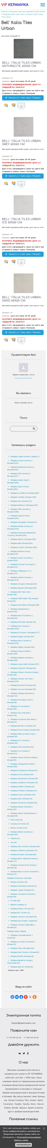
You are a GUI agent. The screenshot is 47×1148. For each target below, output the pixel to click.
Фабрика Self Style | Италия (23, 622)
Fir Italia (15, 900)
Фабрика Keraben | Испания (23, 854)
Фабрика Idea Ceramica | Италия (25, 952)
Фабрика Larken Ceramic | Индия (25, 456)
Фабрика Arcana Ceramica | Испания (19, 462)
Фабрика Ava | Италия (21, 501)
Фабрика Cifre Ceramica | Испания (19, 510)
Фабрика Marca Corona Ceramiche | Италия (23, 873)
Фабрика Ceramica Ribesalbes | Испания (21, 926)
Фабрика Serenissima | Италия (24, 778)
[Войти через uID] (12, 997)
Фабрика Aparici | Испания (23, 539)
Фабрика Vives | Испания (22, 948)
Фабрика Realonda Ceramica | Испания (20, 468)
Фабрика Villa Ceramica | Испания (18, 475)
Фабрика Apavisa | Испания (24, 588)
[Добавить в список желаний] (13, 105)
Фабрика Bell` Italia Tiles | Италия (19, 593)
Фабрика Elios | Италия (21, 799)
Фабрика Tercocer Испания (23, 689)
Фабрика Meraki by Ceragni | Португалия (20, 961)
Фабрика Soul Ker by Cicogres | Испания (21, 565)
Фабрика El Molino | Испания (24, 791)
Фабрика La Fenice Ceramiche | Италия (21, 943)
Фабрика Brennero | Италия (23, 726)
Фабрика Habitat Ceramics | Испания (19, 578)
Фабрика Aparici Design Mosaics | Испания (22, 814)
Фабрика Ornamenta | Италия (24, 886)
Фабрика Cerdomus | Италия (24, 803)
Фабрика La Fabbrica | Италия (25, 493)
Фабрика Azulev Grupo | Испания (18, 481)
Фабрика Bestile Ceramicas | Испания (20, 527)
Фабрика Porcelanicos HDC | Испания (20, 701)
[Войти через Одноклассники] (35, 997)
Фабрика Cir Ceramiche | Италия (18, 707)
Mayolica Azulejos (19, 905)
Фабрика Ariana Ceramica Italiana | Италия (22, 758)
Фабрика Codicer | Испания (24, 547)
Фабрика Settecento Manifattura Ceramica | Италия (21, 534)
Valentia (15, 838)
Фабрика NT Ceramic (20, 913)
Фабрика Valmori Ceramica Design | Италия (23, 673)
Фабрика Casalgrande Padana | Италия (21, 765)
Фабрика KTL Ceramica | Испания (18, 741)
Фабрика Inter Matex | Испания (25, 605)
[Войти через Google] (30, 997)
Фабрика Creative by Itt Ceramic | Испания (22, 866)
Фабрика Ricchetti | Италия (23, 685)
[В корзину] (6, 105)
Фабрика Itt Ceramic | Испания (25, 632)
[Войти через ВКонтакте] (17, 997)
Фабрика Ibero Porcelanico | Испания (20, 616)
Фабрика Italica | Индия (16, 931)
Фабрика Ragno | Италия (22, 636)
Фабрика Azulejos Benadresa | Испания (20, 694)
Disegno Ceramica (19, 882)
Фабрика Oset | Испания (22, 747)
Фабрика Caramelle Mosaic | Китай (20, 936)
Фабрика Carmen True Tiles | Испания (20, 680)
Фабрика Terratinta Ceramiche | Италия (21, 895)
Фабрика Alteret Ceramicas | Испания (20, 833)
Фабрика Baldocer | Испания (24, 505)
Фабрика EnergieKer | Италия (24, 522)
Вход (30, 378)
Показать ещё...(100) (16, 970)
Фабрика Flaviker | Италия (22, 787)
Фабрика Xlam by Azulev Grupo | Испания (21, 735)
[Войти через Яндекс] (26, 997)
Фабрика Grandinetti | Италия (24, 770)
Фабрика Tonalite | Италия (23, 497)
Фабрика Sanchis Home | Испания (18, 517)
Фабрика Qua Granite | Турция (24, 921)
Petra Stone (17, 820)
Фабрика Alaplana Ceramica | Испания (20, 659)
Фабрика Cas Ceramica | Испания (18, 752)
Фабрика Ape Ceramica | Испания (18, 627)
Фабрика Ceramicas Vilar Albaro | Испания (22, 720)
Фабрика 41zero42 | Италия (23, 668)
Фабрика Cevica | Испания (23, 795)
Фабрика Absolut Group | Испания (18, 552)
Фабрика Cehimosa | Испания (24, 850)
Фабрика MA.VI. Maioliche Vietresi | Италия (22, 860)
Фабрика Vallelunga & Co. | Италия (19, 572)
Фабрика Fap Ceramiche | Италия (19, 714)
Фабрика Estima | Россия (22, 909)
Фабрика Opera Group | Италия (18, 488)
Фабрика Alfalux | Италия (23, 647)
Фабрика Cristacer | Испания (24, 917)
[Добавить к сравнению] (21, 106)
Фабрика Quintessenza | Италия (18, 610)
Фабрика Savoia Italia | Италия (25, 664)
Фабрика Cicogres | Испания (24, 584)
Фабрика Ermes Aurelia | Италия (25, 730)
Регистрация (20, 378)
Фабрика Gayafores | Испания (24, 782)
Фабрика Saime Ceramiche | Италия (20, 559)
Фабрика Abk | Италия (22, 543)
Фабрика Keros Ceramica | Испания (19, 642)
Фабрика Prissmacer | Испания (19, 878)
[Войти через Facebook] (21, 997)
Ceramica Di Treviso (20, 824)
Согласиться (23, 1145)
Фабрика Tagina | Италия (22, 890)
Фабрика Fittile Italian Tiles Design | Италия (22, 599)
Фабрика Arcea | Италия (22, 774)
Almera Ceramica (19, 828)
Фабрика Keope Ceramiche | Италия (20, 808)
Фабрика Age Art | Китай (22, 967)
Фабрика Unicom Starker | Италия (19, 652)
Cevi (14, 842)
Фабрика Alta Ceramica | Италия (25, 846)
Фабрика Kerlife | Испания (22, 956)
